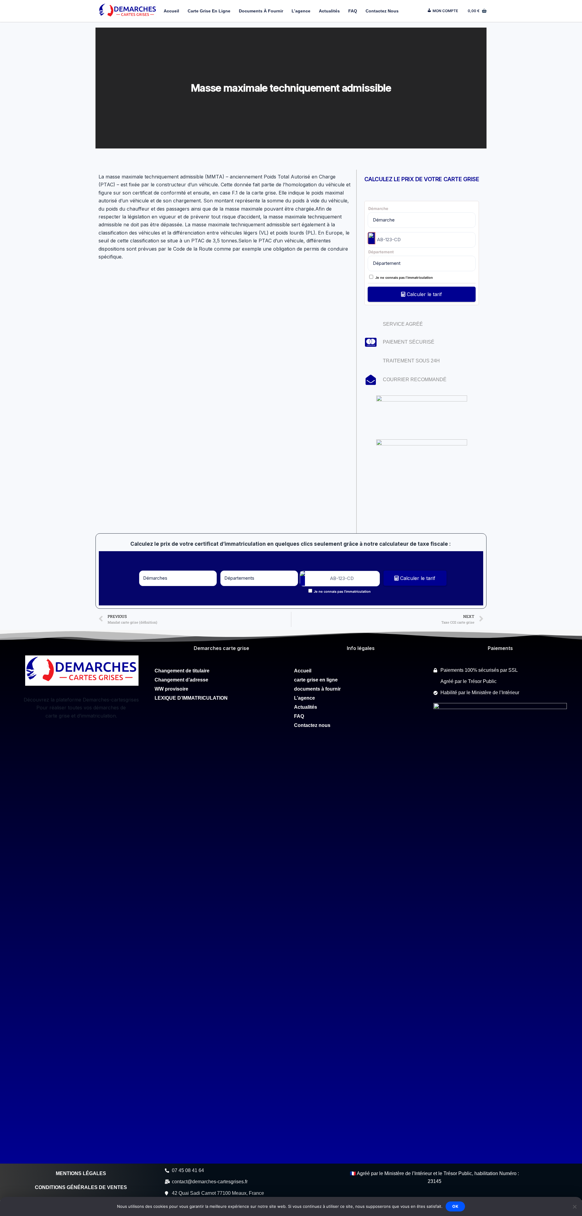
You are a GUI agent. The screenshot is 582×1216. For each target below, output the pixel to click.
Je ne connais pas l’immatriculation (404, 277)
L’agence (301, 10)
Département (381, 251)
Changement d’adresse (182, 679)
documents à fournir (261, 10)
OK (455, 1206)
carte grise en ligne (209, 10)
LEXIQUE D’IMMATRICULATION (191, 698)
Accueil (171, 10)
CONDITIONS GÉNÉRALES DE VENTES (81, 1187)
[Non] (574, 1207)
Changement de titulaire (182, 670)
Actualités (329, 10)
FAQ (352, 10)
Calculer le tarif (423, 294)
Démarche (378, 208)
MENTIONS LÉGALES (81, 1173)
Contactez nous (382, 10)
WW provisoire (172, 688)
